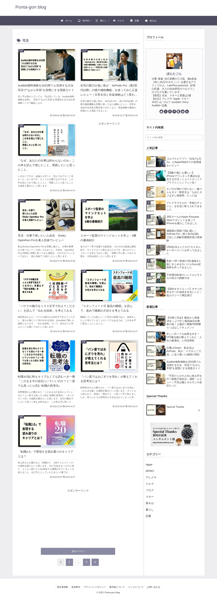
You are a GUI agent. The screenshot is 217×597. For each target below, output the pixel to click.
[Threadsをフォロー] (170, 111)
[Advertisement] (93, 138)
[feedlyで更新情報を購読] (183, 111)
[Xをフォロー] (166, 111)
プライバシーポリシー (95, 587)
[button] (197, 137)
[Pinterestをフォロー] (174, 111)
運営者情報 (62, 587)
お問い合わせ (153, 587)
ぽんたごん (174, 73)
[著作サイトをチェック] (161, 111)
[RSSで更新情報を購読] (187, 111)
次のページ (78, 551)
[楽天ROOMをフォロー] (178, 111)
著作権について (117, 587)
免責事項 (75, 587)
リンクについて (136, 587)
